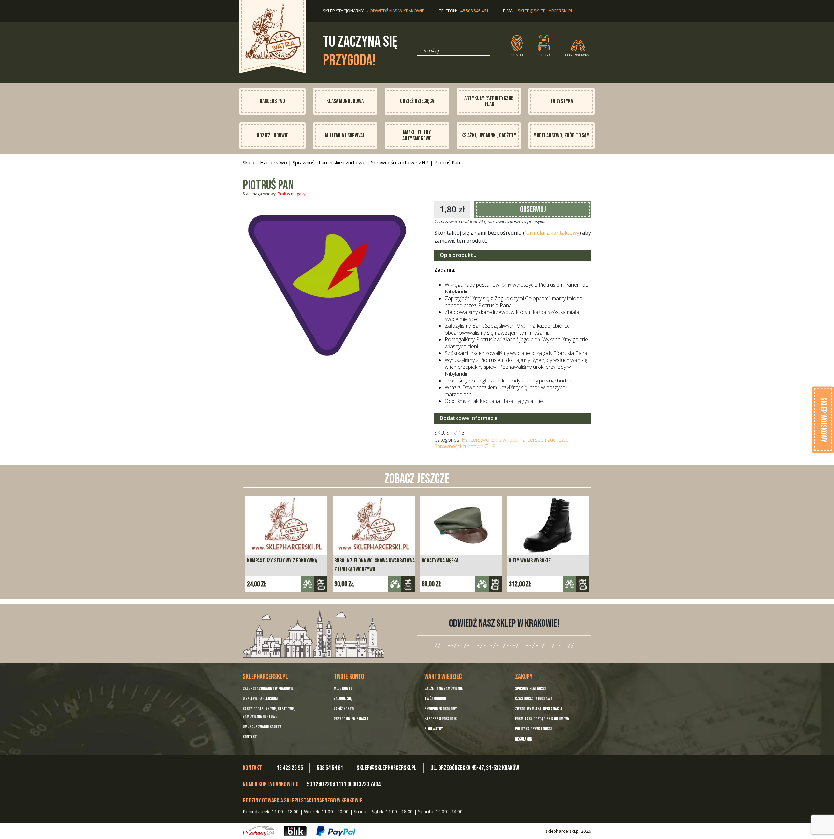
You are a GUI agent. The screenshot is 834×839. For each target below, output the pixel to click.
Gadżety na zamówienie (443, 688)
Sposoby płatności (530, 688)
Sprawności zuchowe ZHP (400, 162)
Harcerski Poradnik (440, 719)
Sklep (248, 162)
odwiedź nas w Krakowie (397, 11)
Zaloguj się (343, 698)
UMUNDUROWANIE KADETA (262, 726)
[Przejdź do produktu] (321, 584)
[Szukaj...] (419, 52)
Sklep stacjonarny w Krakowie (268, 688)
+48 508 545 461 (473, 11)
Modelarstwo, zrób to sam (561, 135)
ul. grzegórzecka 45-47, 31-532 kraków (474, 768)
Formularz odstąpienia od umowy (542, 719)
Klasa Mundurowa (345, 101)
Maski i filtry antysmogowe (416, 135)
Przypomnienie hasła (351, 719)
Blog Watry (433, 729)
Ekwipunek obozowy (440, 709)
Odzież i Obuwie (272, 135)
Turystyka (561, 101)
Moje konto (343, 688)
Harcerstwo (272, 101)
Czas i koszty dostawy (533, 698)
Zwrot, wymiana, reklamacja (538, 709)
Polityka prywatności (533, 729)
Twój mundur (435, 698)
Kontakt (250, 737)
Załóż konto (344, 709)
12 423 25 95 (290, 768)
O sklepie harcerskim (260, 698)
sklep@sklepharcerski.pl (545, 11)
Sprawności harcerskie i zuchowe (329, 162)
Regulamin (523, 739)
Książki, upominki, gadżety (488, 135)
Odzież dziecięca (417, 101)
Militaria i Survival (345, 135)
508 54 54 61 (330, 768)
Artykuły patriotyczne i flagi (488, 101)
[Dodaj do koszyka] (408, 584)
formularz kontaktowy (552, 232)
